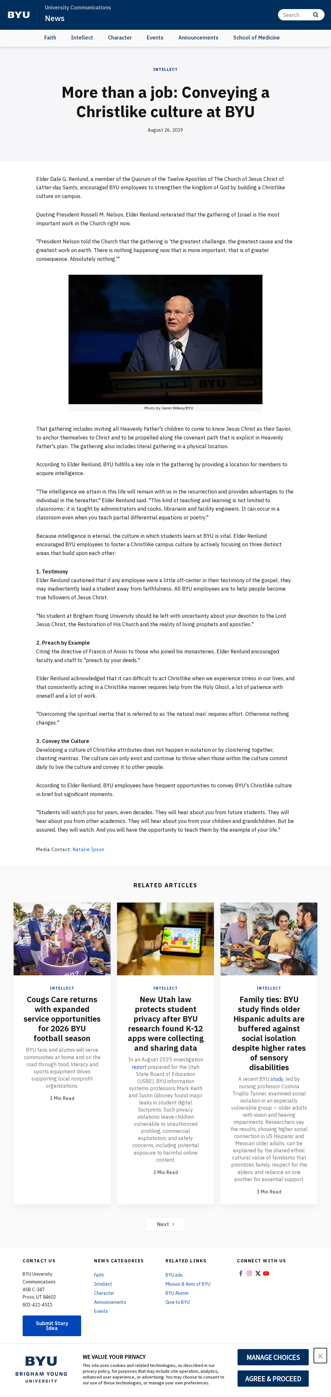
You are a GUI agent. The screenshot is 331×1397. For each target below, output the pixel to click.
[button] (320, 1355)
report (139, 1067)
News (55, 18)
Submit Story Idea (52, 1325)
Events (155, 37)
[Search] (315, 14)
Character (120, 37)
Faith (50, 37)
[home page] (18, 15)
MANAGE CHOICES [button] (273, 1357)
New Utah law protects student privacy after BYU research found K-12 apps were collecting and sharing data (166, 1023)
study (277, 1079)
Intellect (82, 37)
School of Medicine (256, 37)
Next (163, 1224)
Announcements (198, 37)
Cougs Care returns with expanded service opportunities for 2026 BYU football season (62, 1018)
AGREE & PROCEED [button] (273, 1378)
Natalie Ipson (88, 849)
